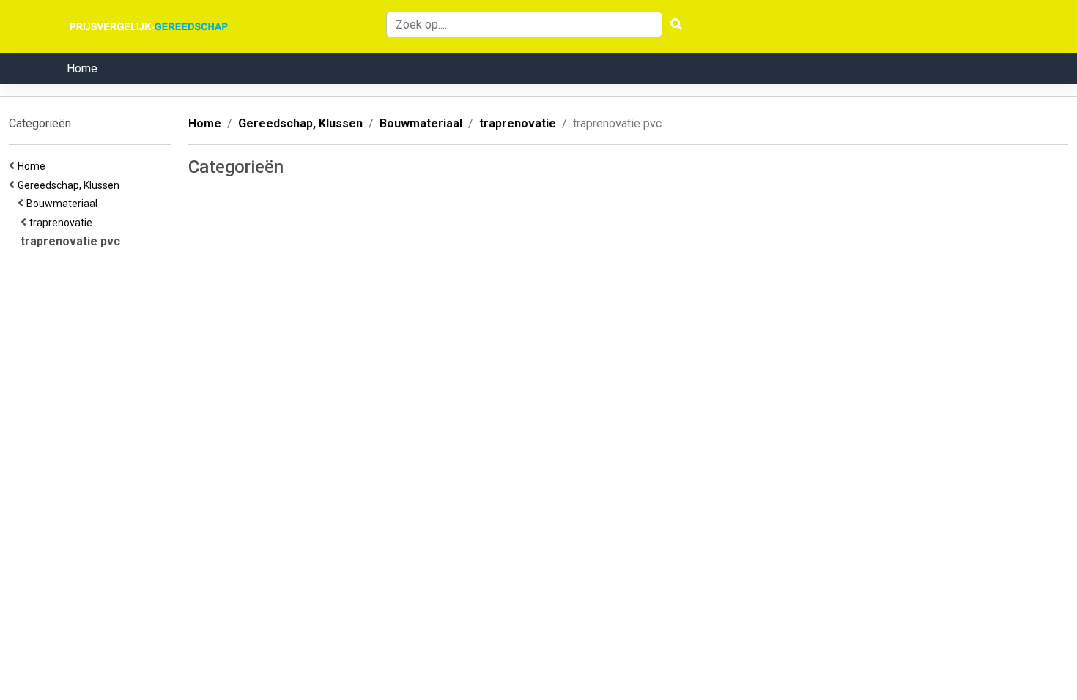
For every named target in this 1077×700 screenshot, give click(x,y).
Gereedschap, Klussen (71, 185)
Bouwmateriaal (64, 203)
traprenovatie (63, 222)
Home (82, 68)
